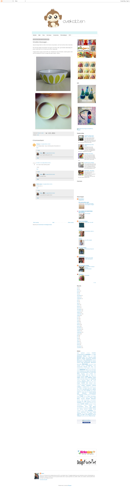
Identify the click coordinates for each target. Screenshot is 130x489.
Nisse (92, 390)
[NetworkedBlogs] (86, 420)
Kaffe (87, 381)
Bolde (84, 359)
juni (78, 289)
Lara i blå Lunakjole (88, 240)
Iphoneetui (83, 380)
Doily (95, 366)
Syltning (86, 410)
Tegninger (79, 413)
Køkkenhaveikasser (85, 384)
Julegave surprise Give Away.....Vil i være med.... (89, 136)
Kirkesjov (89, 381)
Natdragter (79, 390)
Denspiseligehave (89, 365)
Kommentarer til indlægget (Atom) (45, 224)
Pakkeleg (94, 391)
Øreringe (93, 415)
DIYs (92, 366)
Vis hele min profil (43, 479)
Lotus (38, 134)
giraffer (92, 372)
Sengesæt (89, 401)
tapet (88, 412)
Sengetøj (79, 402)
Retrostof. (93, 398)
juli (77, 287)
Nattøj (82, 390)
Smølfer (82, 403)
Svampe (90, 409)
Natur (85, 390)
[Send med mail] (48, 133)
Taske (91, 412)
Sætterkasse (83, 412)
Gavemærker (85, 372)
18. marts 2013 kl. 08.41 (50, 153)
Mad (78, 388)
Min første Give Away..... (89, 153)
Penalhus (85, 394)
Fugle (88, 371)
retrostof (88, 398)
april (78, 303)
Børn (82, 362)
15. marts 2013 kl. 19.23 (45, 144)
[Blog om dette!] (50, 133)
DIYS (70, 35)
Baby (95, 354)
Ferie (87, 369)
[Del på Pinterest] (54, 133)
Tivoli (82, 413)
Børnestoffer (79, 364)
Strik (78, 409)
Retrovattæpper (63, 35)
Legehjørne (88, 385)
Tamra (41, 153)
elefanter (82, 369)
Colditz (95, 364)
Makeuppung (90, 388)
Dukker (88, 368)
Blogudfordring (88, 358)
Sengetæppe (93, 401)
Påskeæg (83, 397)
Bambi (84, 356)
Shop (43, 35)
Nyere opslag (36, 222)
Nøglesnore (79, 391)
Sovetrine (90, 405)
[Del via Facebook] (53, 133)
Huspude (78, 376)
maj (78, 294)
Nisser (94, 390)
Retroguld (83, 398)
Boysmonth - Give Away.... (89, 170)
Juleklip (94, 380)
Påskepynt (79, 397)
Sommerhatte (79, 405)
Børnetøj (85, 364)
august (78, 315)
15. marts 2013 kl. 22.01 (47, 184)
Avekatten (94, 352)
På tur (85, 396)
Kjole (93, 381)
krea (87, 383)
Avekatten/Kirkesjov (81, 354)
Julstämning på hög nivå (89, 248)
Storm (94, 406)
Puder (81, 396)
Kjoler (95, 381)
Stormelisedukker (86, 407)
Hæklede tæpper (84, 377)
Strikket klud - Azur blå (89, 222)
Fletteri (78, 371)
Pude (78, 396)
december (79, 295)
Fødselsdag (91, 371)
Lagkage (78, 385)
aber (78, 352)
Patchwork (84, 393)
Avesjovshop (56, 35)
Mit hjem (85, 389)
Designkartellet (79, 366)
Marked (78, 389)
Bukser (86, 361)
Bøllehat (94, 361)
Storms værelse (92, 407)
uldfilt (86, 414)
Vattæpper (79, 415)
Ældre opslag (71, 222)
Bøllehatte (79, 362)
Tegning (94, 412)
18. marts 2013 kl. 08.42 (50, 174)
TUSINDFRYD (81, 256)
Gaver (89, 372)
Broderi (83, 361)
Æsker (90, 415)
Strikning (81, 409)
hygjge (90, 376)
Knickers (83, 383)
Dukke (85, 368)
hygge (86, 376)
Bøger (92, 361)
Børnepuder (93, 362)
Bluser (78, 359)
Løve (95, 386)
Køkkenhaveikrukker (92, 384)
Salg (85, 401)
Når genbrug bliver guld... (84, 202)
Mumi (88, 389)
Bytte (39, 35)
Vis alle (95, 282)
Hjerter (92, 375)
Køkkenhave (79, 384)
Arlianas (38, 144)
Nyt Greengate (87, 213)
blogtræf (83, 358)
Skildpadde (91, 402)
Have (95, 373)
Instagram (78, 380)
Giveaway (83, 373)
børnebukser (87, 362)
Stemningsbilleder (80, 406)
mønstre (94, 389)
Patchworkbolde (92, 393)
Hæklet (94, 377)
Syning (90, 410)
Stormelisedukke (80, 407)
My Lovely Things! (82, 247)
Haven (83, 375)
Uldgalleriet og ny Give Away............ (89, 145)
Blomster (94, 358)
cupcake (78, 365)
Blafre (87, 357)
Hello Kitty (88, 375)
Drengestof (79, 368)
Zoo (86, 415)
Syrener (78, 412)
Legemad (94, 385)
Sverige (94, 409)
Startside (34, 35)
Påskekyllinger (93, 396)
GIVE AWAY (87, 275)
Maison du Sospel (83, 388)
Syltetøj (82, 410)
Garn (95, 371)
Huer (95, 375)
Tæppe (94, 413)
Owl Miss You (81, 200)
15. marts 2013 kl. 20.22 (45, 162)
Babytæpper (79, 356)
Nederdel (88, 390)
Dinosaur (85, 366)
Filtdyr (90, 369)
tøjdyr (78, 414)
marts (78, 304)
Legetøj (79, 386)
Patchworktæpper (80, 394)
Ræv (82, 401)
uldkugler (94, 414)
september (79, 298)
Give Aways (49, 35)
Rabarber (87, 397)
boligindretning (89, 359)
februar (78, 306)
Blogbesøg (90, 357)
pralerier (80, 230)
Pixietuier (89, 394)
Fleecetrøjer (93, 369)
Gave (78, 372)
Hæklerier (90, 377)
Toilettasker (90, 413)
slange (95, 402)
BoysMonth (79, 361)
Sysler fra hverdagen (83, 221)
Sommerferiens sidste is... (89, 231)
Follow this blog (86, 422)
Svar (37, 147)
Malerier (94, 388)
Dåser (93, 368)
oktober (78, 297)
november (79, 310)
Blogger (69, 485)
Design (94, 365)
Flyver (85, 371)
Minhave (81, 389)
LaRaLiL (80, 238)
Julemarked (79, 381)
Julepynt (84, 381)
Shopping (84, 402)
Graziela (91, 373)
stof (90, 406)
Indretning (93, 379)
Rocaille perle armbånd (89, 162)
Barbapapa (79, 357)
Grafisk (87, 373)
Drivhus (82, 368)
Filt (88, 369)
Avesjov (88, 354)
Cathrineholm (90, 364)
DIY (89, 366)
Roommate (79, 401)
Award (92, 354)
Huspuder (83, 376)
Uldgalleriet (89, 414)
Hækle (78, 377)
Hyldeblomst (94, 376)
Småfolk (86, 403)
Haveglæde (79, 375)
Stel (95, 405)
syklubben (79, 410)
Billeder (83, 357)
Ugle (81, 414)
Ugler (83, 414)
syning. (94, 410)
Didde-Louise (39, 184)
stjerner (86, 406)
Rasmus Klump (93, 397)
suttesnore (86, 409)
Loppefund (85, 386)
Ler (81, 386)
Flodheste (82, 371)
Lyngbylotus (91, 386)
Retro (78, 398)
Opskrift (90, 391)
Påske (88, 396)
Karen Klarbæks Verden (84, 265)
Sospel (85, 405)
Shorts (88, 402)
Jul (91, 380)
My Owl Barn (81, 199)
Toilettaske (86, 413)
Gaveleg (81, 372)
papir (78, 393)
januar (78, 291)
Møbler (91, 389)
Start (53, 222)
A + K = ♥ (38, 162)
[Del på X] (51, 133)
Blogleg (94, 357)
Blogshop (79, 358)
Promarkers (93, 394)
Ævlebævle (81, 274)
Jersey (88, 380)
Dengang (83, 365)
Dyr (90, 368)
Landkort (83, 385)
